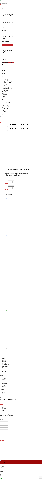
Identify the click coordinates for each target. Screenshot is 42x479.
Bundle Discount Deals (5, 48)
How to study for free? (5, 25)
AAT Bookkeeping (5, 11)
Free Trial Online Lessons (6, 41)
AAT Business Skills (5, 19)
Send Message (2, 440)
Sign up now (6, 183)
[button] (22, 85)
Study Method (6, 180)
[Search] (0, 4)
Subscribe (1, 404)
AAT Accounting (4, 30)
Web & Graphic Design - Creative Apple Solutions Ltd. (7, 415)
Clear (15, 180)
